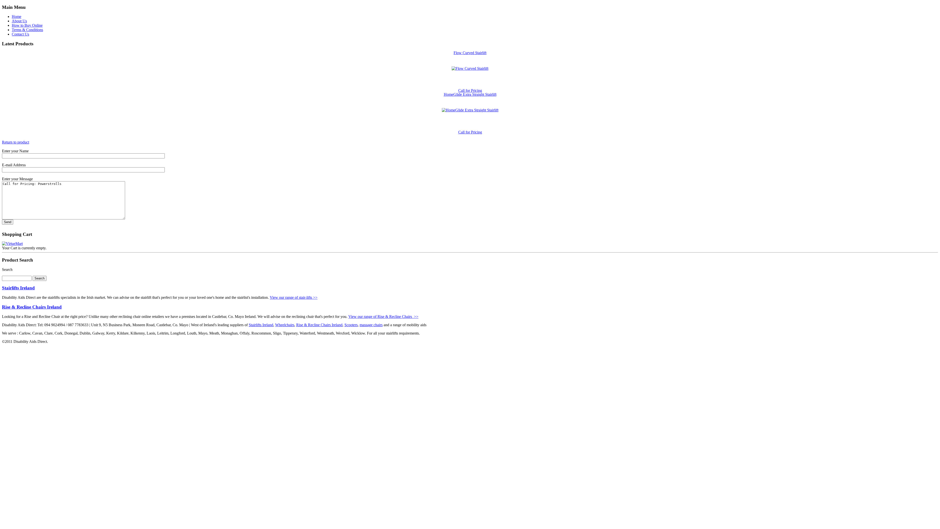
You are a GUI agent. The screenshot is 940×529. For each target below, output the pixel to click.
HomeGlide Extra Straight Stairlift (470, 94)
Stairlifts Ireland (18, 287)
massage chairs (371, 325)
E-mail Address (14, 165)
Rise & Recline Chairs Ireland (32, 307)
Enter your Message (17, 179)
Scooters (351, 325)
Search (7, 269)
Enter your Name (15, 151)
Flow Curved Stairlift (470, 53)
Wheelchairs (284, 325)
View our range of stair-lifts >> (293, 297)
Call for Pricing (470, 90)
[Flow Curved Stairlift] (470, 68)
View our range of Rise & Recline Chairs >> (383, 316)
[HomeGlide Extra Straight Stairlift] (470, 110)
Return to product (15, 142)
